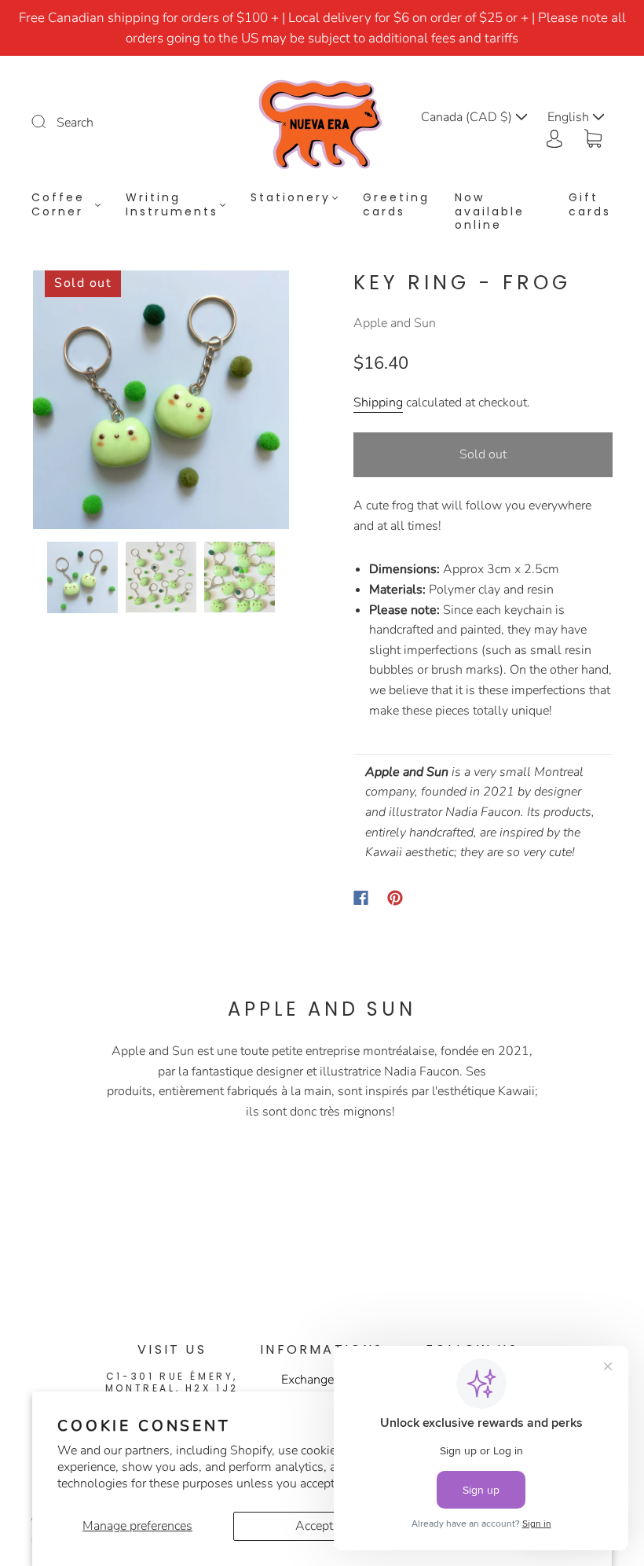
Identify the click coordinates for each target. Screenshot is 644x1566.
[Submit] (48, 121)
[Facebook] (361, 897)
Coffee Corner (58, 205)
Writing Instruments (172, 205)
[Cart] (593, 136)
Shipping (378, 402)
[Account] (554, 136)
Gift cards (590, 205)
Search (75, 122)
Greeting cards (396, 205)
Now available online (490, 212)
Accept (314, 1526)
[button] (58, 403)
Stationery (291, 198)
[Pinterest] (395, 897)
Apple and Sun (394, 323)
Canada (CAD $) (468, 117)
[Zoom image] (161, 403)
